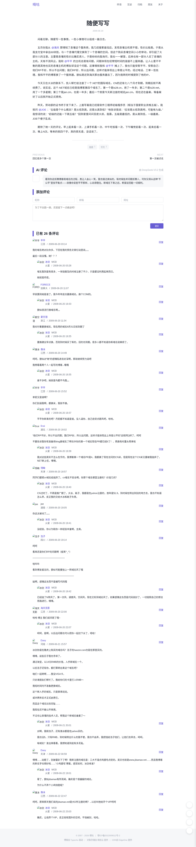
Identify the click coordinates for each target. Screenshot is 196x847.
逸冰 (43, 349)
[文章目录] (189, 822)
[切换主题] (189, 805)
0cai (43, 426)
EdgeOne (123, 840)
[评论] (189, 830)
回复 (161, 242)
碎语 (119, 4)
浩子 (43, 536)
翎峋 (43, 468)
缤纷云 (100, 840)
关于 (160, 4)
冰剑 (47, 262)
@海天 (55, 47)
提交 (157, 226)
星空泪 (44, 317)
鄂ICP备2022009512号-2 (108, 835)
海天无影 (45, 608)
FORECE (45, 284)
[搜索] (189, 813)
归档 (140, 4)
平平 (43, 240)
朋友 (150, 4)
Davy (43, 640)
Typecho (74, 840)
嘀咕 (36, 4)
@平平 (68, 61)
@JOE (42, 109)
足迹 (129, 4)
